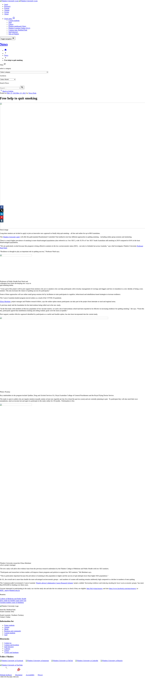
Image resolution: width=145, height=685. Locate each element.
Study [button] (6, 4)
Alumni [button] (6, 10)
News (4, 44)
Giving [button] (6, 12)
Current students (13, 20)
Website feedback (6, 675)
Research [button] (7, 6)
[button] (9, 19)
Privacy (40, 675)
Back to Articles (6, 91)
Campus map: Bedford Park (17, 30)
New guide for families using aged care (13, 600)
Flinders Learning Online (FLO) (19, 28)
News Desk (32, 93)
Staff (10, 22)
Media (6, 629)
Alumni (6, 627)
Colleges (7, 649)
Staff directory (13, 32)
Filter (2, 65)
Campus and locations (11, 645)
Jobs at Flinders (13, 34)
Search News (4, 83)
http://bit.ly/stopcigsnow (95, 588)
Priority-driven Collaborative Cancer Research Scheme (54, 583)
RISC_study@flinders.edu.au (10, 590)
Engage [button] (6, 8)
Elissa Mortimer (5, 301)
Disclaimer (18, 675)
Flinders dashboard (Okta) (17, 26)
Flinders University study (11, 237)
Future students (9, 625)
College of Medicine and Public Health (13, 599)
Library (10, 24)
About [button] (6, 14)
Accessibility (30, 675)
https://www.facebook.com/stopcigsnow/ (122, 588)
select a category (5, 68)
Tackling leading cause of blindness (12, 602)
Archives (3, 76)
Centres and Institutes (11, 652)
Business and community (12, 631)
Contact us (7, 643)
